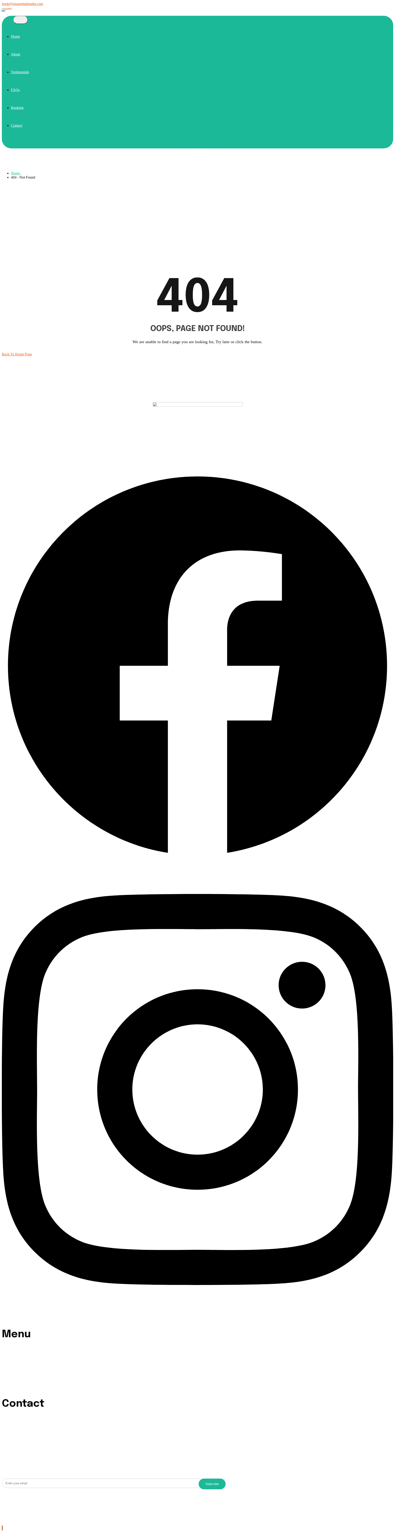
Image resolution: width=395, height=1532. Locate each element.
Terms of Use (13, 1509)
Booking (17, 108)
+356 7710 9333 (23, 1442)
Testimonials (20, 72)
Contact (16, 125)
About (15, 54)
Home (15, 36)
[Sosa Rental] (7, 8)
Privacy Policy (13, 1519)
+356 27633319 (22, 1446)
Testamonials (20, 1361)
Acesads (88, 1499)
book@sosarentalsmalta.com (22, 4)
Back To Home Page (17, 354)
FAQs (15, 90)
